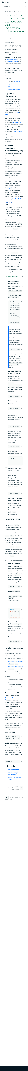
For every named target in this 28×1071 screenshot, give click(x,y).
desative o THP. (17, 131)
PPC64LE (15, 122)
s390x (21, 122)
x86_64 (17, 112)
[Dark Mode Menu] (25, 7)
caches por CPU (12, 59)
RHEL (6, 222)
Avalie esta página (9, 42)
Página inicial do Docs (10, 11)
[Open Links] (25, 2)
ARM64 (7, 114)
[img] (6, 46)
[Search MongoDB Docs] (20, 7)
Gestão (19, 11)
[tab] (12, 276)
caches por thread (12, 61)
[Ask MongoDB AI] (22, 7)
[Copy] (21, 302)
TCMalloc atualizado (14, 769)
